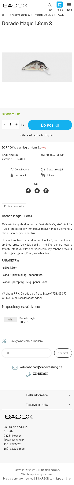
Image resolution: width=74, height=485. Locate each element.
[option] (37, 67)
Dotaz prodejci (55, 169)
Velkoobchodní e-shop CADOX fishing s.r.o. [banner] (15, 6)
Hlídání (50, 175)
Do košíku (50, 125)
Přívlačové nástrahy (19, 14)
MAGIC (60, 14)
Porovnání (20, 175)
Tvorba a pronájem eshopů (19, 478)
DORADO (19, 159)
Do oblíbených (22, 169)
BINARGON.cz (43, 478)
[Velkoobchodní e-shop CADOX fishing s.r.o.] (3, 15)
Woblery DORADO (44, 14)
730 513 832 (40, 373)
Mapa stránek (63, 478)
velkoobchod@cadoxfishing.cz (41, 367)
